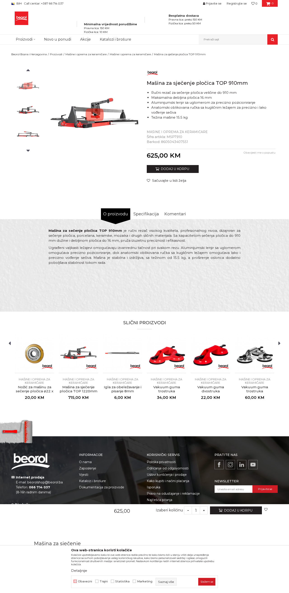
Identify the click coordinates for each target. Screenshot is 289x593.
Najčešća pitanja (159, 500)
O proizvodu (115, 213)
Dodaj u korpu (238, 510)
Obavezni (85, 581)
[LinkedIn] (241, 464)
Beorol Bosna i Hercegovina (29, 54)
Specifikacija (146, 213)
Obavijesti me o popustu (259, 152)
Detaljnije (79, 570)
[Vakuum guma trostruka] (166, 353)
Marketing (144, 581)
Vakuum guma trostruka (166, 389)
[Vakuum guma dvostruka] (210, 353)
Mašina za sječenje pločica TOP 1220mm (78, 389)
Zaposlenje (87, 468)
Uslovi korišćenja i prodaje (167, 475)
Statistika (122, 581)
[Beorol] (152, 72)
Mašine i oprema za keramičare (86, 54)
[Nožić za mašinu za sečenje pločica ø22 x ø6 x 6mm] (34, 353)
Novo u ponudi (57, 39)
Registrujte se (237, 3)
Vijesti (83, 475)
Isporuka (153, 487)
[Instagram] (230, 464)
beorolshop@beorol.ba (45, 482)
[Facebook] (219, 464)
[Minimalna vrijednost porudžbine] (110, 18)
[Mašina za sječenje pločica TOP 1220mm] (78, 353)
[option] (28, 86)
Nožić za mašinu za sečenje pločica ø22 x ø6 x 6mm (34, 391)
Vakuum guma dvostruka (210, 389)
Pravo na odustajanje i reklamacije (173, 494)
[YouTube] (253, 464)
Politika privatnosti (161, 462)
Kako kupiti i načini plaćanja (168, 481)
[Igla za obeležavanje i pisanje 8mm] (122, 353)
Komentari (175, 213)
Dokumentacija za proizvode (101, 487)
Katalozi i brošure (92, 481)
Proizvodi (56, 54)
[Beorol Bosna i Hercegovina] (21, 18)
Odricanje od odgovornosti (168, 468)
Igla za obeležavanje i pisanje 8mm (122, 389)
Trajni (104, 581)
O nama (85, 462)
